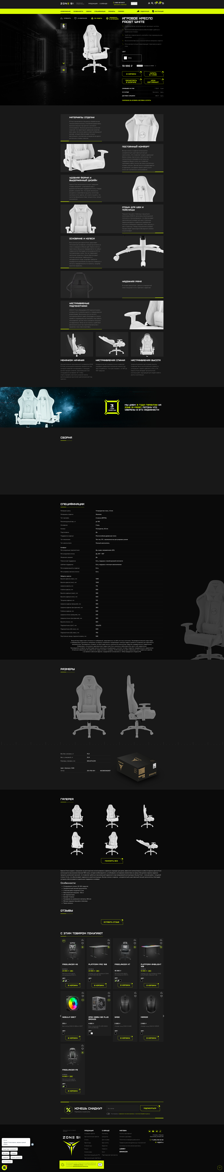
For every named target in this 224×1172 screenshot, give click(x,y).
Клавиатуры (88, 1146)
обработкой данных (78, 1164)
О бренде (103, 3)
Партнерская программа (110, 1155)
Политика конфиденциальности (130, 1139)
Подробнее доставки (136, 100)
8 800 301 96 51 (120, 2)
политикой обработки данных (142, 1113)
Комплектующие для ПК (92, 1155)
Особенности (78, 11)
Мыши (86, 1149)
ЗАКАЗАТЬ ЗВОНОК (120, 4)
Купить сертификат (126, 1133)
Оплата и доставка (125, 1136)
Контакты (105, 1133)
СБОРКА (88, 11)
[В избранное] (82, 943)
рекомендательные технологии (80, 1166)
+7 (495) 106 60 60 (157, 1140)
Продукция (92, 3)
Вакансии (124, 1151)
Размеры (111, 11)
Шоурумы (105, 1136)
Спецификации (99, 11)
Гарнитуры (87, 1143)
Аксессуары (88, 1152)
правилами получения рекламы (126, 1113)
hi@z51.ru (160, 1142)
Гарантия (104, 1146)
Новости (104, 1149)
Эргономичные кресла (91, 1136)
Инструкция (159, 11)
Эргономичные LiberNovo (92, 1158)
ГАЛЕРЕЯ (121, 11)
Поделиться (144, 11)
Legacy (122, 1149)
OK (100, 1164)
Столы (86, 1139)
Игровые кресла (89, 1133)
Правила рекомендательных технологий (133, 1143)
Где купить (105, 1143)
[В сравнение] (83, 940)
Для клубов (105, 1139)
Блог (103, 1152)
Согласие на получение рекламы (130, 1146)
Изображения (65, 11)
